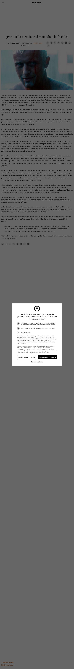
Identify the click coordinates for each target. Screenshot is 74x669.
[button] (37, 332)
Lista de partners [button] (21, 343)
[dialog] (37, 334)
